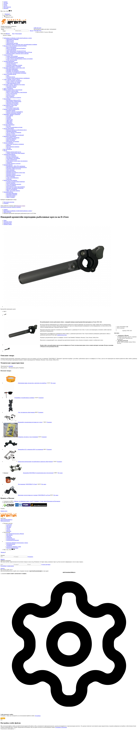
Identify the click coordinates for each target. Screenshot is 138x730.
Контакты (5, 8)
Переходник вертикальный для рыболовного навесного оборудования (35, 461)
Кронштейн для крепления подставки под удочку (30, 422)
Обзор (4, 220)
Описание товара (7, 221)
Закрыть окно (4, 511)
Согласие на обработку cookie (13, 546)
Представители (7, 7)
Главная (5, 1)
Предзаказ (8, 526)
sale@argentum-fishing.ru (6, 519)
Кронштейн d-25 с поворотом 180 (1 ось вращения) (30, 449)
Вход (13, 33)
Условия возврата (10, 538)
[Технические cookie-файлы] (15, 728)
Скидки (5, 5)
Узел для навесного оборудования (26, 412)
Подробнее (37, 715)
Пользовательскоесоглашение (10, 544)
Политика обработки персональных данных (17, 542)
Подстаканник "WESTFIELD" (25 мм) (27, 484)
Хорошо (3, 718)
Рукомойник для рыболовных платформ (24, 397)
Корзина (7, 14)
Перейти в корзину (16, 207)
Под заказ (53, 383)
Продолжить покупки (8, 202)
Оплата (5, 4)
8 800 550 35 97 (37, 27)
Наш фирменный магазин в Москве (15, 533)
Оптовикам (9, 537)
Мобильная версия (5, 520)
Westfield (11, 366)
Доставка (5, 3)
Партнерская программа (12, 548)
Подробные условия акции (7, 566)
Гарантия (8, 536)
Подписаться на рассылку (12, 540)
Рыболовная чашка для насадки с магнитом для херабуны (32, 383)
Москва (8, 33)
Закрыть (3, 559)
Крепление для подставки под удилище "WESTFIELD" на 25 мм (34, 495)
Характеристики (7, 223)
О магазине (9, 524)
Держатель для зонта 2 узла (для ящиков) (28, 436)
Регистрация (18, 33)
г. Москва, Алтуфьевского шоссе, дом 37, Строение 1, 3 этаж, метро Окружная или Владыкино (36, 501)
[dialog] (69, 646)
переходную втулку (62, 335)
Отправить (30, 556)
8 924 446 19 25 (37, 30)
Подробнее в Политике (61, 727)
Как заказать (9, 535)
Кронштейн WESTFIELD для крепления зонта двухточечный (38, 472)
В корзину (5, 203)
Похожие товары (7, 224)
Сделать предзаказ (45, 564)
